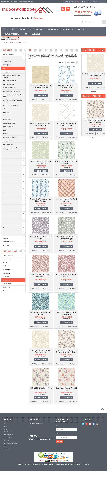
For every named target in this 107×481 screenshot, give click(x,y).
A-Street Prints (7, 61)
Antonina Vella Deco (8, 84)
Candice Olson (7, 266)
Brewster (5, 262)
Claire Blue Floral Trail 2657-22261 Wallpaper (66, 87)
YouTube (86, 424)
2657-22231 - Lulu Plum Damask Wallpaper (41, 238)
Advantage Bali (7, 141)
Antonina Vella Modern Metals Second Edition (13, 95)
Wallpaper (5, 238)
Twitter (83, 424)
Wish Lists (87, 1)
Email (57, 434)
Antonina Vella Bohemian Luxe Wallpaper (11, 76)
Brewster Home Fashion (9, 137)
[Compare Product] (63, 9)
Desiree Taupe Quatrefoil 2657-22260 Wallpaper (40, 124)
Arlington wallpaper (8, 144)
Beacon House (7, 287)
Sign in (20, 1)
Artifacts (5, 109)
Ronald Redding (7, 269)
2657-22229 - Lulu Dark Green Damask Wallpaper (66, 238)
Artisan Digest (6, 112)
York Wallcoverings (8, 255)
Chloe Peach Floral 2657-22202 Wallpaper (66, 389)
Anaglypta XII (6, 72)
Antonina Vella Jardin (9, 87)
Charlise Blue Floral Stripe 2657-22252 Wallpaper (41, 200)
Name (57, 426)
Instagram (97, 424)
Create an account (28, 1)
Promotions (6, 245)
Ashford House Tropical (9, 123)
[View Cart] (68, 9)
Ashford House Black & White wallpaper (11, 148)
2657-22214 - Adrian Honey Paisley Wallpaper (41, 351)
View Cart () (100, 1)
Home (5, 42)
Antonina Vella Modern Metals (11, 91)
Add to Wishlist (34, 99)
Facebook (93, 424)
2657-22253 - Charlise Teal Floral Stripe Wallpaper (66, 162)
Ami (4, 68)
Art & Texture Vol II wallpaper (11, 105)
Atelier (4, 130)
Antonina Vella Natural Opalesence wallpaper (12, 101)
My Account (14, 1)
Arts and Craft (6, 119)
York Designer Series (9, 241)
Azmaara (5, 134)
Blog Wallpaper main (36, 423)
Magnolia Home (7, 280)
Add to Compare (46, 99)
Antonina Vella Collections (10, 80)
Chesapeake (6, 273)
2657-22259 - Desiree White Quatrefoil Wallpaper (66, 124)
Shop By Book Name (14, 42)
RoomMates (6, 276)
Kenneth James (7, 283)
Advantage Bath (7, 65)
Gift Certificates (5, 1)
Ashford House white (8, 126)
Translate (16, 39)
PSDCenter (86, 464)
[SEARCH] (104, 22)
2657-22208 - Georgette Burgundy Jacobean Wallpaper (66, 351)
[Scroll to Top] (103, 409)
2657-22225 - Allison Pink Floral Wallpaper (66, 275)
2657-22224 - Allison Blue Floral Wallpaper (40, 313)
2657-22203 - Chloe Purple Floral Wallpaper (41, 389)
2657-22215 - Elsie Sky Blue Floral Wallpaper (66, 313)
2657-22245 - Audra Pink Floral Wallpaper (66, 200)
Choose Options (41, 95)
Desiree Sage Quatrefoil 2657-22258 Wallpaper (41, 162)
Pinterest (90, 424)
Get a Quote (38, 18)
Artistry (4, 116)
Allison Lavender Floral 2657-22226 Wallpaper (40, 275)
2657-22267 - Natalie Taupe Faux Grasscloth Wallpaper (41, 87)
